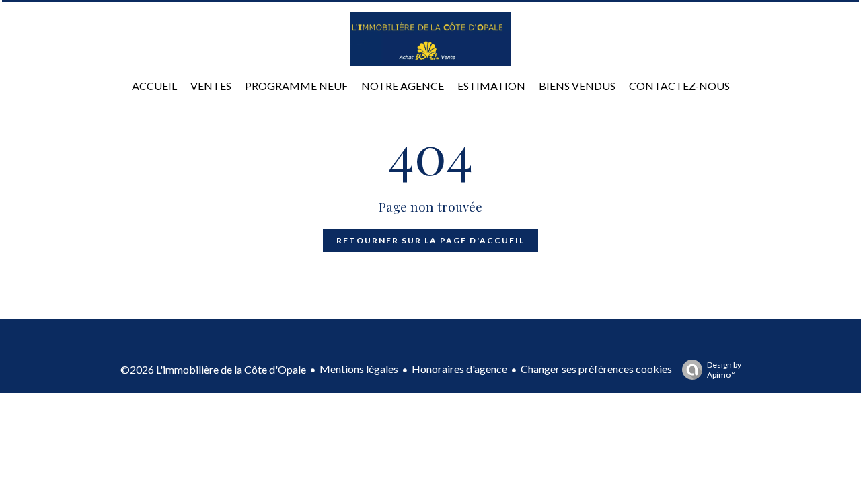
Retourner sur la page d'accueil (430, 240)
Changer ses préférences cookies (596, 368)
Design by (724, 370)
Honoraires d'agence (459, 368)
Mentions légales (359, 368)
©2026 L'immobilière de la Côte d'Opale (213, 369)
